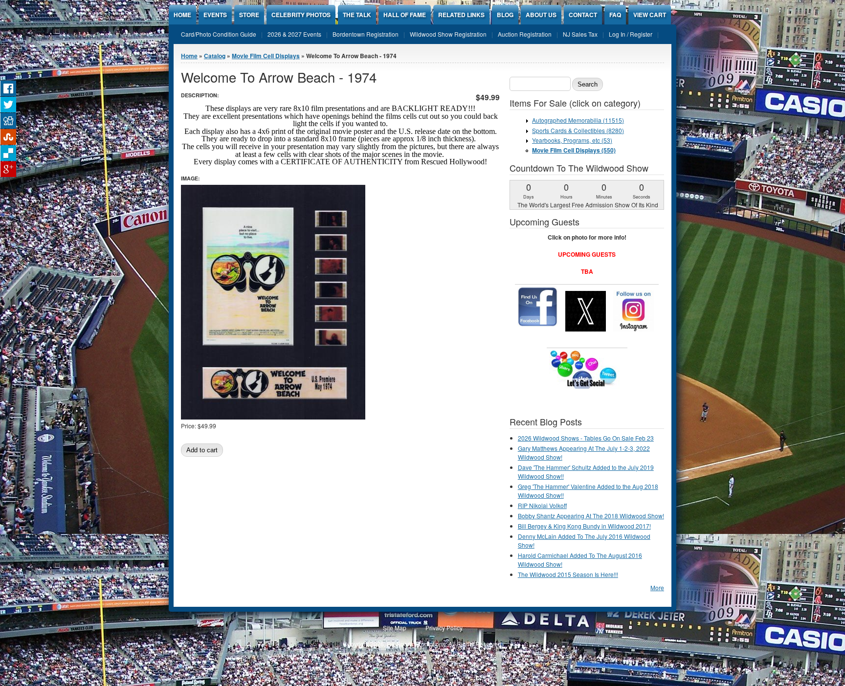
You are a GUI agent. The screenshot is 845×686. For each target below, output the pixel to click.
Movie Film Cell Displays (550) (574, 150)
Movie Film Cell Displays (266, 55)
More (657, 587)
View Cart (649, 14)
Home (182, 14)
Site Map (394, 627)
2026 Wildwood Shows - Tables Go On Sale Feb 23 (586, 438)
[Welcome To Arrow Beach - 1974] (273, 417)
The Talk (357, 14)
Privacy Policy (444, 627)
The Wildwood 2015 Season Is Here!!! (568, 574)
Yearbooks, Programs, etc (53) (572, 140)
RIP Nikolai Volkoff (542, 505)
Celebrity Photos (301, 14)
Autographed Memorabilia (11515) (578, 120)
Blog (505, 14)
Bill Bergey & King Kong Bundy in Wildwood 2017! (584, 526)
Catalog (214, 55)
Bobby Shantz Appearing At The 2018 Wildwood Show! (591, 515)
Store (249, 14)
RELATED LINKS (461, 14)
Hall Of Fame (404, 14)
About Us (541, 14)
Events (215, 14)
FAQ (615, 14)
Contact (583, 14)
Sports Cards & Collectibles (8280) (578, 130)
